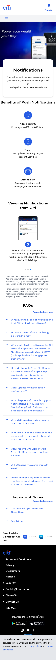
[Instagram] (22, 630)
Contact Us (12, 601)
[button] (25, 269)
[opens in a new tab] (7, 7)
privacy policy (34, 646)
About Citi (12, 595)
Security (11, 582)
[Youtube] (28, 630)
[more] (6, 18)
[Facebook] (33, 630)
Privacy (10, 565)
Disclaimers (13, 570)
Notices (10, 576)
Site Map (11, 607)
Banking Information (18, 589)
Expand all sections (43, 312)
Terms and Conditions (19, 559)
